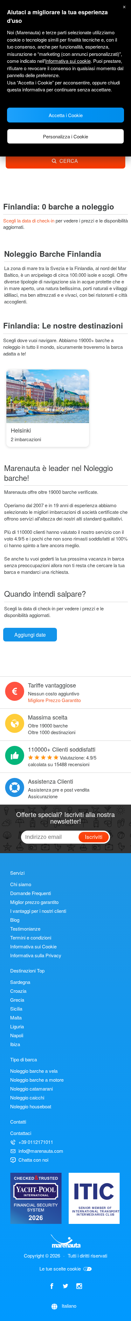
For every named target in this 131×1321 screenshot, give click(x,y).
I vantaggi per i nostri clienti (38, 910)
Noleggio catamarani (31, 1088)
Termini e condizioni (30, 937)
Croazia (18, 990)
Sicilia (16, 1008)
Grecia (17, 999)
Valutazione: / (62, 760)
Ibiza (15, 1044)
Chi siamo (20, 884)
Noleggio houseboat (30, 1106)
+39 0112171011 (35, 1141)
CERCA (68, 160)
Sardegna (20, 982)
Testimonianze (25, 928)
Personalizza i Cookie (65, 136)
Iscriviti (93, 836)
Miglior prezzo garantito (34, 902)
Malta (16, 1017)
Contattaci (20, 1133)
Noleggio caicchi (27, 1097)
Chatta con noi (33, 1159)
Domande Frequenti (30, 893)
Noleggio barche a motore (37, 1079)
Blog (14, 919)
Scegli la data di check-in (29, 220)
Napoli (16, 1035)
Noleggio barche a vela (34, 1070)
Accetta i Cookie (66, 115)
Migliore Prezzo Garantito (54, 700)
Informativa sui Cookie (33, 946)
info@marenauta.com (40, 1150)
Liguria (17, 1026)
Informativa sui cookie (68, 60)
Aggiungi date (30, 634)
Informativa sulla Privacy (35, 955)
